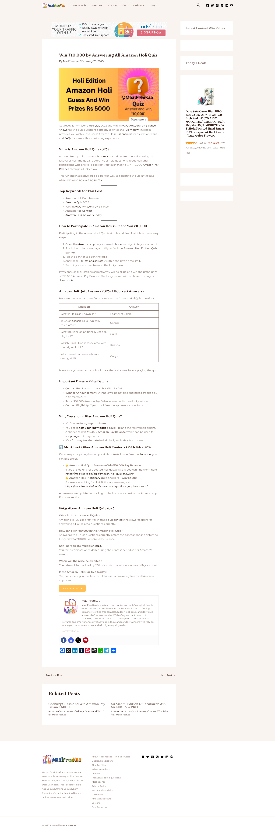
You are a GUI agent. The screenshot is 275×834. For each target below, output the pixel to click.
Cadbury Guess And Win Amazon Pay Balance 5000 (76, 705)
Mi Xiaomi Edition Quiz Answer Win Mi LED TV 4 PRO (138, 705)
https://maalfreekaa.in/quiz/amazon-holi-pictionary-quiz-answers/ (106, 486)
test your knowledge (92, 427)
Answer (64, 129)
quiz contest (116, 519)
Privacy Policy (99, 786)
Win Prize (162, 711)
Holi (91, 125)
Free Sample (79, 5)
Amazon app (86, 244)
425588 (202, 142)
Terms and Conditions (103, 790)
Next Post (167, 675)
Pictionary (93, 477)
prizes (98, 180)
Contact (96, 773)
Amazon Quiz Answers (79, 215)
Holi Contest (84, 210)
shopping (71, 436)
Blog (152, 5)
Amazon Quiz (73, 202)
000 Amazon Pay (87, 206)
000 (126, 125)
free (127, 233)
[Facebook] (207, 5)
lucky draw (131, 129)
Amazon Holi (72, 588)
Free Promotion (100, 807)
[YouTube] (231, 5)
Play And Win (99, 765)
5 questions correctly (92, 260)
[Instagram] (217, 5)
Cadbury (79, 711)
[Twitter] (212, 5)
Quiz (125, 5)
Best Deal (97, 5)
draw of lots (66, 280)
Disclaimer (97, 794)
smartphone (114, 244)
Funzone (145, 454)
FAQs (68, 138)
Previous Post (52, 675)
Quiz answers (123, 134)
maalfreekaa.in (70, 631)
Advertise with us (100, 769)
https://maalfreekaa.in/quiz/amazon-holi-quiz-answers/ (99, 473)
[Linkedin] (226, 5)
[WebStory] (171, 756)
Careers (96, 803)
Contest (151, 711)
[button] (199, 5)
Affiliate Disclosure (101, 798)
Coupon (112, 5)
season (76, 320)
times (97, 545)
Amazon (134, 125)
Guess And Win (93, 711)
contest (103, 156)
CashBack (138, 5)
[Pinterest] (222, 5)
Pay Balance (148, 125)
